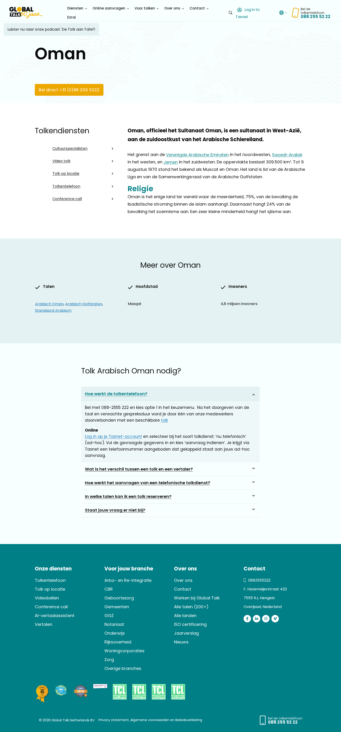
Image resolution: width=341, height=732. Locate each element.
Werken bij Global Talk (197, 598)
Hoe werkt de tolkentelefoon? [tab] (116, 394)
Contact (197, 8)
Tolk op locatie (65, 173)
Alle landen (185, 615)
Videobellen (47, 598)
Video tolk (61, 161)
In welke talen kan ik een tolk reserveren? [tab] (128, 496)
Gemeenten (116, 607)
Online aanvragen (109, 8)
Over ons (172, 8)
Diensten (75, 8)
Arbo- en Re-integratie (127, 580)
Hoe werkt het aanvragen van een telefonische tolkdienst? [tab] (147, 483)
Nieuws (181, 642)
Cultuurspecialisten (69, 148)
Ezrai (71, 17)
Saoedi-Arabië (287, 154)
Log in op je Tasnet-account (113, 436)
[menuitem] (76, 8)
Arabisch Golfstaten (83, 303)
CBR (108, 589)
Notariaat (114, 624)
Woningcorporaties (124, 651)
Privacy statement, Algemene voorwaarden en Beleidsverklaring (150, 720)
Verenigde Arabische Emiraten (197, 154)
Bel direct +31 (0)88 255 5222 (69, 90)
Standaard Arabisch (53, 310)
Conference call (67, 198)
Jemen (171, 162)
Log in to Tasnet (247, 13)
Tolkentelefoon (66, 186)
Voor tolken (145, 8)
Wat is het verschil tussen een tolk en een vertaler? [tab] (139, 469)
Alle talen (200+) (191, 607)
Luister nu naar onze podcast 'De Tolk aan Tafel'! (51, 29)
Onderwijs (114, 633)
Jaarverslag (186, 633)
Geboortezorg (119, 598)
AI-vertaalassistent (54, 615)
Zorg (109, 659)
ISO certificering (190, 624)
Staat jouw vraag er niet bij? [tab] (115, 510)
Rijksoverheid (117, 642)
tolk (164, 420)
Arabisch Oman (49, 303)
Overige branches (122, 668)
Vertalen (43, 624)
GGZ (109, 615)
